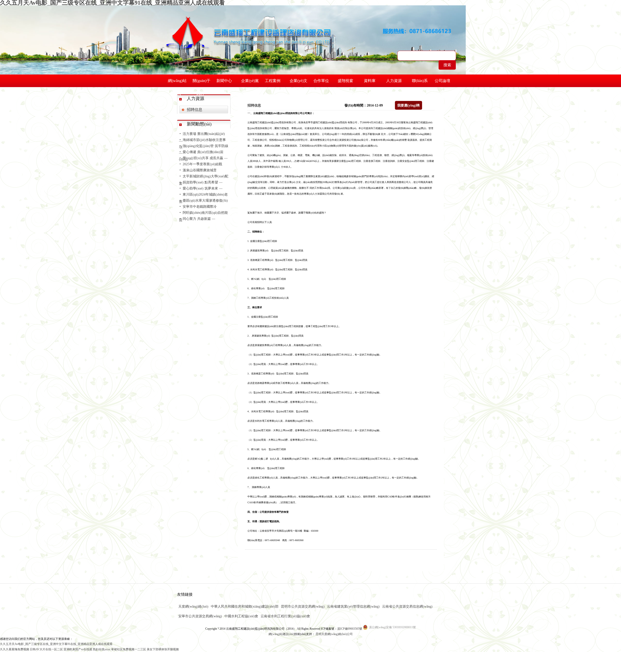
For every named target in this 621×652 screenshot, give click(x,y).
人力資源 (394, 81)
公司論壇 (442, 81)
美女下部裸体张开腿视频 (163, 649)
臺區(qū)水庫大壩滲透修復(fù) (205, 200)
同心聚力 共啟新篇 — (199, 219)
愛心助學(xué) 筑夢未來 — (202, 188)
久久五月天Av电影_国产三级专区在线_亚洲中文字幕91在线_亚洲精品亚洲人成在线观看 (56, 644)
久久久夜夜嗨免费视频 (14, 649)
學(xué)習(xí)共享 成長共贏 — (205, 158)
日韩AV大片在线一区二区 (46, 649)
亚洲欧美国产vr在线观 (78, 649)
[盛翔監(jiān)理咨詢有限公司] (248, 27)
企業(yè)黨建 (250, 83)
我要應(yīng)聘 (408, 105)
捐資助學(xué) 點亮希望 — (202, 182)
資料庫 (370, 81)
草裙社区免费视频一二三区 (128, 649)
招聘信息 (194, 109)
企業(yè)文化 (298, 83)
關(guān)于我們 (201, 83)
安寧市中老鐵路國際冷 (200, 206)
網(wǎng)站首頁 (177, 83)
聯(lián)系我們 (420, 83)
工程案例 (272, 81)
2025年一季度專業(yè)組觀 (202, 164)
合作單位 (321, 81)
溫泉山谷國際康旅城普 (200, 170)
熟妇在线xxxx (101, 649)
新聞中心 (224, 81)
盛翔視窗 (345, 81)
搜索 (447, 65)
